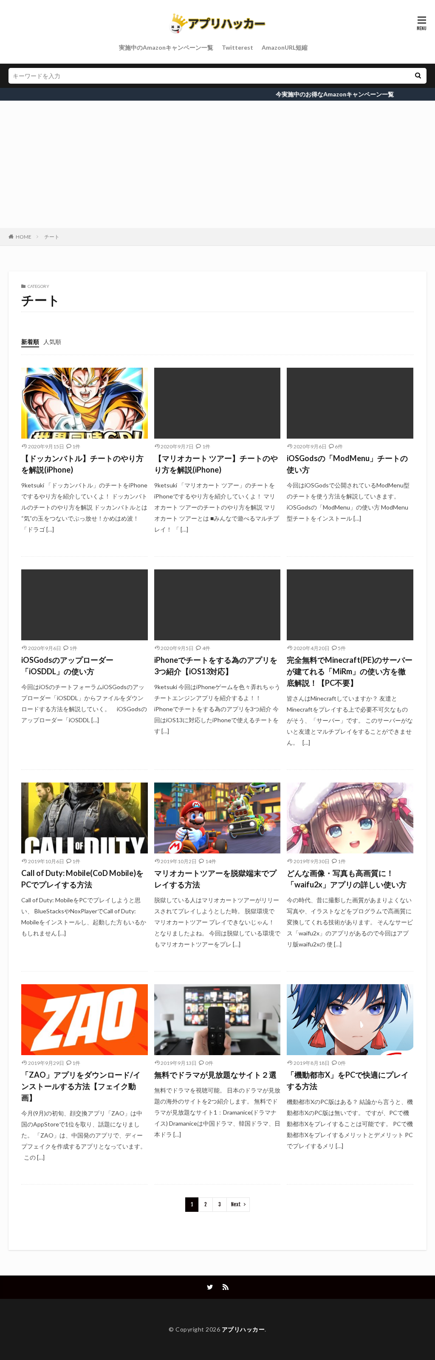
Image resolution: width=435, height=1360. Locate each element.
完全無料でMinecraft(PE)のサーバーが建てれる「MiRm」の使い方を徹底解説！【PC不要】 (349, 671)
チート (51, 237)
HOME (23, 237)
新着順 (30, 341)
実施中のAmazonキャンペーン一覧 (166, 47)
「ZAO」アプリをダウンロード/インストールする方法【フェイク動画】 (81, 1086)
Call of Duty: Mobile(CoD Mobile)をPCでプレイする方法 (82, 878)
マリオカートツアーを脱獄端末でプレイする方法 (215, 878)
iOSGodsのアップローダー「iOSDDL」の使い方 (67, 665)
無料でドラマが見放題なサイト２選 (215, 1074)
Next (236, 1204)
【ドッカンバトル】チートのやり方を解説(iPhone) (82, 463)
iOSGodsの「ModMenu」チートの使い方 (347, 463)
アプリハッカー (243, 1329)
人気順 (52, 341)
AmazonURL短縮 (285, 47)
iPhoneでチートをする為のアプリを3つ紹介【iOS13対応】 (215, 665)
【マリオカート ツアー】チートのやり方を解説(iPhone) (216, 463)
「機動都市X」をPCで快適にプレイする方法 (348, 1080)
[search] (418, 76)
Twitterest (237, 47)
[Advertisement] (217, 164)
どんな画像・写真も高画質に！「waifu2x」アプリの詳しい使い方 (347, 878)
